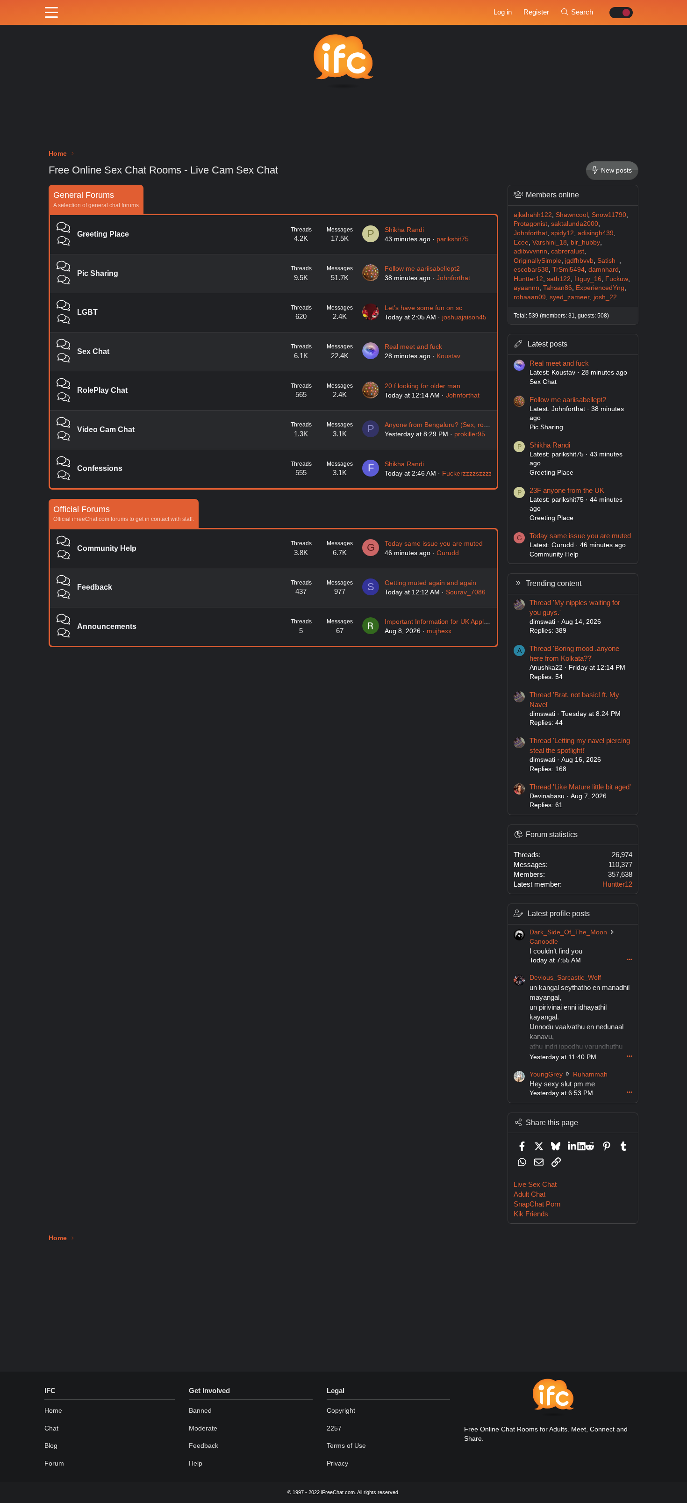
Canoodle (544, 941)
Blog (50, 1445)
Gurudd (448, 552)
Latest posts (547, 344)
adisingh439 (596, 233)
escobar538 (531, 269)
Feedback (94, 587)
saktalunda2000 (574, 223)
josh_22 (605, 297)
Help (195, 1463)
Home (53, 1410)
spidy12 (562, 233)
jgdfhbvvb (579, 260)
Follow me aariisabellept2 (422, 268)
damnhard (603, 269)
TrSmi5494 (568, 269)
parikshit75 (453, 239)
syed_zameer (570, 297)
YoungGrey (546, 1074)
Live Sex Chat (535, 1184)
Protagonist (530, 223)
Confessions (99, 468)
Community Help (106, 548)
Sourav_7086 (466, 592)
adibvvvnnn (530, 251)
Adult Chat (529, 1194)
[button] (51, 13)
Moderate (203, 1428)
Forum (54, 1463)
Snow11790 (609, 214)
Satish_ (608, 260)
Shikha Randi (404, 229)
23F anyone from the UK (567, 490)
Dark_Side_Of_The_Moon (568, 932)
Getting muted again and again (430, 582)
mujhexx (439, 631)
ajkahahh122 (533, 214)
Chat (51, 1428)
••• (629, 959)
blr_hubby (585, 242)
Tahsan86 (557, 287)
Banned (200, 1410)
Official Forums (81, 509)
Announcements (106, 626)
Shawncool (572, 214)
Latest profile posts (559, 914)
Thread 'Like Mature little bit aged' (580, 787)
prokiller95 (469, 434)
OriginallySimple (537, 260)
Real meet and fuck (413, 346)
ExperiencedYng (600, 287)
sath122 (559, 278)
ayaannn (526, 287)
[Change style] (618, 12)
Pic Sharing (97, 273)
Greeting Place (103, 234)
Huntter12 (528, 278)
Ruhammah (590, 1074)
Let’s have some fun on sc (423, 307)
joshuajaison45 (464, 317)
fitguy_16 (587, 278)
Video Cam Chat (106, 430)
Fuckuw (616, 278)
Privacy (337, 1463)
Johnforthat (453, 278)
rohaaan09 (530, 297)
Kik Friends (531, 1214)
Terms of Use (346, 1445)
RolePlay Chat (102, 390)
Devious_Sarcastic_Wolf (565, 977)
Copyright (341, 1410)
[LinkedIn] (573, 1146)
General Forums (83, 195)
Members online (552, 195)
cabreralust (567, 251)
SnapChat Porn (537, 1204)
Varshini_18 (549, 242)
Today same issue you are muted (434, 543)
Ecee (521, 242)
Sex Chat (93, 351)
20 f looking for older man (422, 386)
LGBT (87, 312)
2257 (334, 1428)
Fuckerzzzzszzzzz (468, 473)
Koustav (448, 356)
